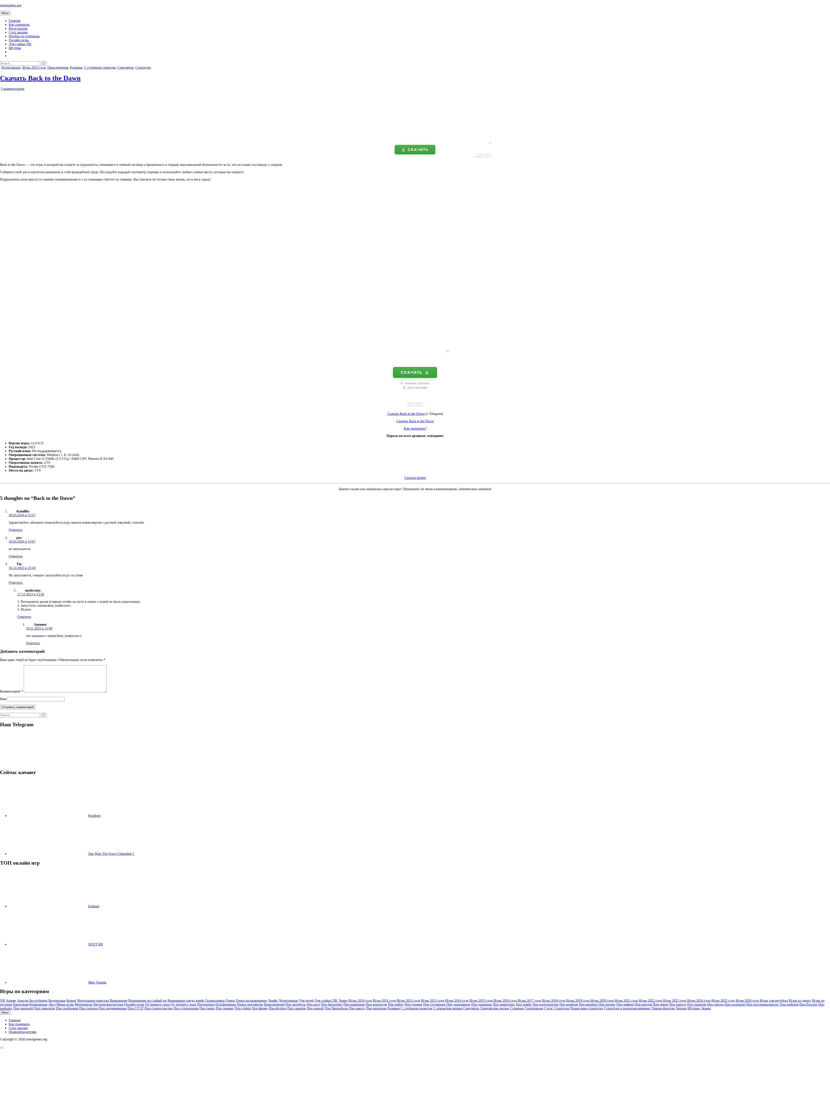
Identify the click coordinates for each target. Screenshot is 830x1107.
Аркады (23, 1000)
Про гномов (413, 1004)
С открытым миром (447, 1008)
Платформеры (225, 1004)
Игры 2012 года (408, 1000)
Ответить (15, 530)
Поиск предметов (250, 1004)
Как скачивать (19, 24)
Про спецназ (88, 1008)
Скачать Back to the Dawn (40, 78)
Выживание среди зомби (186, 1000)
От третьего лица (183, 1004)
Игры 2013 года (432, 1000)
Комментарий (11, 691)
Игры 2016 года (505, 1000)
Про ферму (260, 1008)
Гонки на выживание (251, 1000)
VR (2, 1000)
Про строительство (158, 1008)
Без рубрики (38, 1000)
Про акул (313, 1004)
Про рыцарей (23, 1008)
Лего (52, 1004)
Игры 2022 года (650, 1000)
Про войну (396, 1004)
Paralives (94, 815)
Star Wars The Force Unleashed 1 (111, 854)
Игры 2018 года (553, 1000)
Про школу (357, 1008)
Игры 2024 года (698, 1000)
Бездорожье (56, 1000)
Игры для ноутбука (774, 1000)
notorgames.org (10, 5)
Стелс (548, 1008)
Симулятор (125, 67)
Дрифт (273, 1000)
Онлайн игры (19, 40)
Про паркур (677, 1004)
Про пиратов (696, 1004)
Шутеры (15, 48)
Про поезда (715, 1004)
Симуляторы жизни (494, 1008)
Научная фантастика (108, 1004)
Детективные (11, 67)
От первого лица (157, 1004)
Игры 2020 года (602, 1000)
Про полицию (735, 1004)
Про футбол (277, 1008)
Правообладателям (22, 1032)
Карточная (20, 1004)
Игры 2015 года (481, 1000)
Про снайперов (67, 1008)
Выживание (119, 1000)
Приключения (57, 67)
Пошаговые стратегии (586, 1008)
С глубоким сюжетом (100, 67)
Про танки (207, 1008)
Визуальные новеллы (93, 1000)
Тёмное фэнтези (663, 1008)
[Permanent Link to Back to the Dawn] (49, 136)
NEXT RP (95, 944)
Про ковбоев (568, 1004)
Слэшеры (517, 1008)
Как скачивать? (415, 428)
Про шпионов (376, 1008)
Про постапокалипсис (762, 1004)
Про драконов (481, 1004)
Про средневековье (113, 1008)
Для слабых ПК (20, 44)
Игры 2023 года (34, 67)
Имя (3, 699)
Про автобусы (295, 1004)
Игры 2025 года (723, 1000)
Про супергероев (185, 1008)
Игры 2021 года (626, 1000)
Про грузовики (434, 1004)
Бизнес (71, 1000)
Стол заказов (18, 32)
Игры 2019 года (577, 1000)
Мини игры (65, 1004)
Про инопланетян (545, 1004)
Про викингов (376, 1004)
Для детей (306, 1000)
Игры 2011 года (384, 1000)
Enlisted (93, 906)
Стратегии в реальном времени (627, 1008)
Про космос (607, 1004)
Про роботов (789, 1004)
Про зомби (524, 1004)
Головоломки (215, 1000)
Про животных (504, 1004)
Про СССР (136, 1008)
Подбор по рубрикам (24, 36)
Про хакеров (296, 1008)
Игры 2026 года (747, 1000)
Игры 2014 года (456, 1000)
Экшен (706, 1008)
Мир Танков (97, 982)
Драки (343, 1000)
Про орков (660, 1004)
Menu (5, 13)
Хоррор (681, 1008)
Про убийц (243, 1008)
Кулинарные (38, 1004)
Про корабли (588, 1004)
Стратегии (143, 67)
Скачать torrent (415, 478)
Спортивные (534, 1008)
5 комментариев (12, 89)
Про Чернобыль (336, 1008)
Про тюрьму (225, 1008)
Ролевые (76, 67)
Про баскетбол (332, 1004)
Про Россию (808, 1004)
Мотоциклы (83, 1004)
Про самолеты (44, 1008)
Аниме (11, 1000)
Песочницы (205, 1004)
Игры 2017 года (529, 1000)
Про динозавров (458, 1004)
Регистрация (18, 28)
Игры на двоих (800, 1000)
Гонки (230, 1000)
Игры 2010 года (360, 1000)
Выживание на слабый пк (147, 1000)
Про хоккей (315, 1008)
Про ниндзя (643, 1004)
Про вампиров (354, 1004)
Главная (14, 20)
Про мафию (625, 1004)
